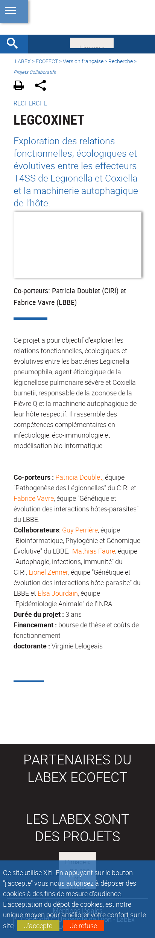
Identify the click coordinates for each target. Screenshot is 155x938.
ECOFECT (47, 61)
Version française (83, 61)
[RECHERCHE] (15, 44)
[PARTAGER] (43, 86)
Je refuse (83, 925)
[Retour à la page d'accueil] (77, 17)
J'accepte (38, 925)
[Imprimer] (21, 86)
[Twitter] (92, 42)
